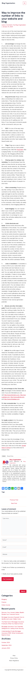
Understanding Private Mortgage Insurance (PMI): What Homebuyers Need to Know (12, 633)
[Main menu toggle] (24, 3)
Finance (4, 602)
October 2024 (6, 642)
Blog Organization (8, 3)
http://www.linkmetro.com (11, 395)
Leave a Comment (7, 25)
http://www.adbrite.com (17, 397)
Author (3, 456)
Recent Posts (10, 456)
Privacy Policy (14, 658)
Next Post (14, 503)
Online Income (6, 605)
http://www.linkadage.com (11, 399)
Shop (14, 655)
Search (23, 591)
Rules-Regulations (14, 660)
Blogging (4, 599)
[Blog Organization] (5, 462)
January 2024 (6, 648)
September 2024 (7, 645)
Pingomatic (20, 149)
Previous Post (14, 500)
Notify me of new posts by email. (12, 574)
